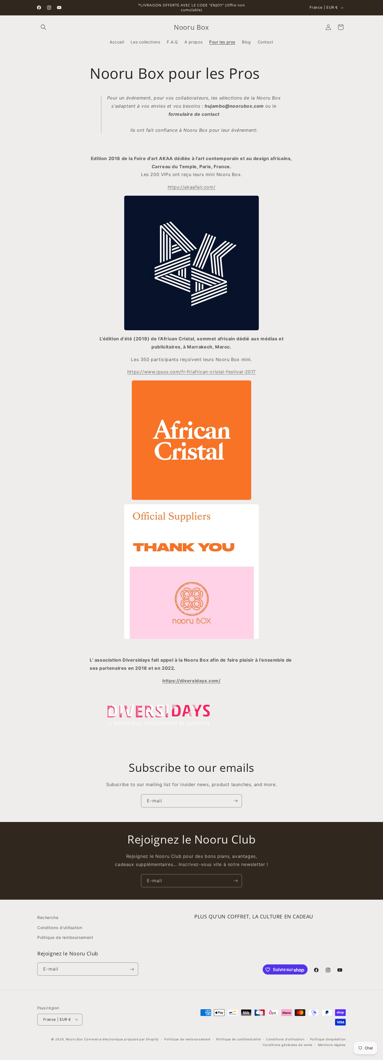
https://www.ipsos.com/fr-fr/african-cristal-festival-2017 (191, 372)
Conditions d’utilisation (285, 1039)
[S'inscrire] (235, 800)
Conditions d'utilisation (59, 927)
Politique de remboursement (65, 937)
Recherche (47, 917)
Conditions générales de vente (287, 1045)
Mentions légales (332, 1045)
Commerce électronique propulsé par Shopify (121, 1039)
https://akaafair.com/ (192, 187)
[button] (43, 27)
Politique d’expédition (328, 1039)
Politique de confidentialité (238, 1039)
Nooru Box (74, 1039)
